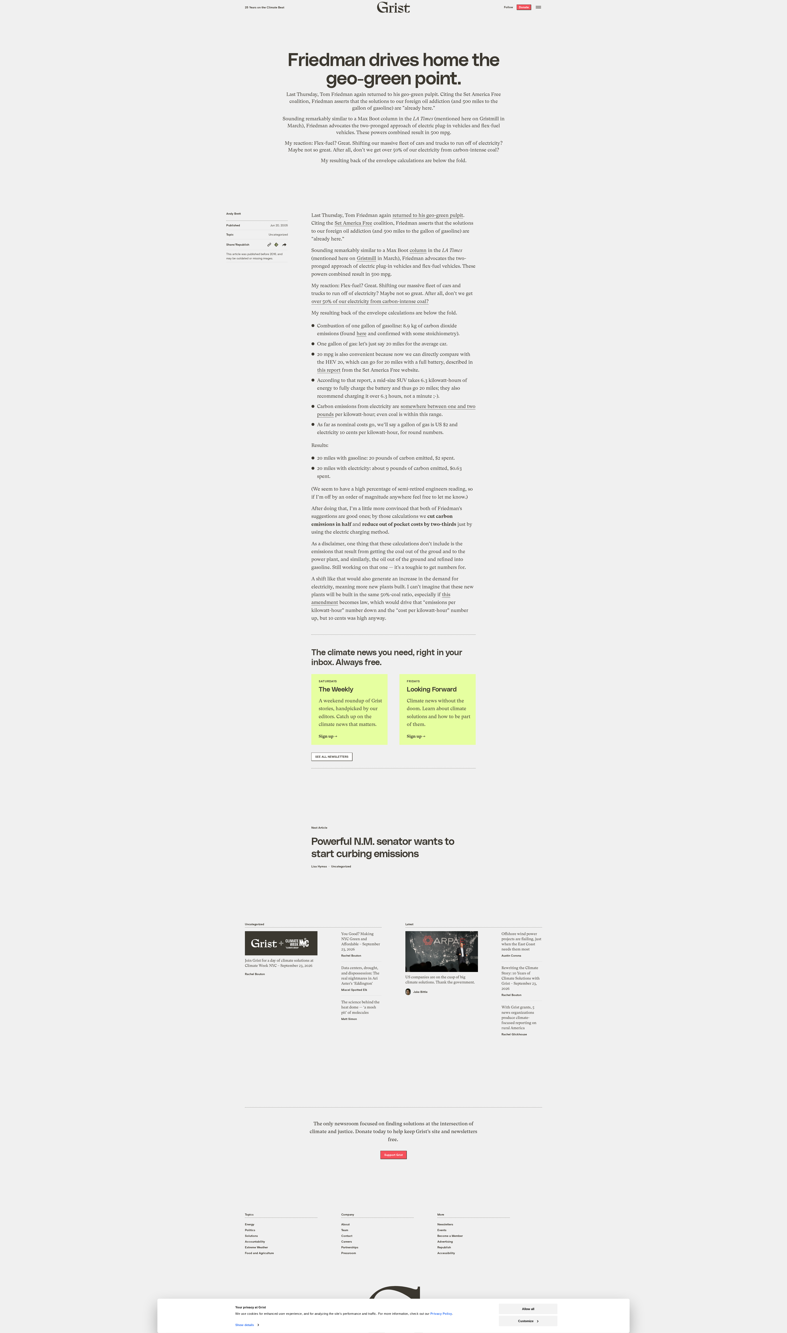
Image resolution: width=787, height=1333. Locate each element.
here (361, 333)
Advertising (445, 1241)
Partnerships (349, 1247)
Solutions (251, 1235)
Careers (346, 1241)
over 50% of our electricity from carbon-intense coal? (440, 150)
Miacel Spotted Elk (354, 989)
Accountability (255, 1241)
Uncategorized (278, 234)
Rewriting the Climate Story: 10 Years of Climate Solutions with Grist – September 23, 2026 (521, 978)
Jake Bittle (420, 991)
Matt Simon (349, 1019)
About (345, 1224)
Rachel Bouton (255, 974)
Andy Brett (233, 213)
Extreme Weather (256, 1247)
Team (344, 1230)
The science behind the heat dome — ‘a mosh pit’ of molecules (360, 1007)
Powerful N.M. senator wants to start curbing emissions (382, 847)
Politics (250, 1230)
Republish (444, 1247)
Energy (249, 1224)
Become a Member (450, 1235)
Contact (346, 1235)
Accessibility (446, 1253)
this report (328, 370)
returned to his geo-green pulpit (402, 94)
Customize (525, 1321)
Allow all (528, 1309)
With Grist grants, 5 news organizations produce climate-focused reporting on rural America (519, 1017)
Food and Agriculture (259, 1253)
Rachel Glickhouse (514, 1034)
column (389, 119)
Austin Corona (511, 955)
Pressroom (348, 1253)
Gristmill (489, 119)
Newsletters (445, 1224)
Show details (244, 1325)
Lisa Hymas (319, 866)
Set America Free (482, 94)
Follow (508, 7)
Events (441, 1230)
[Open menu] (538, 7)
